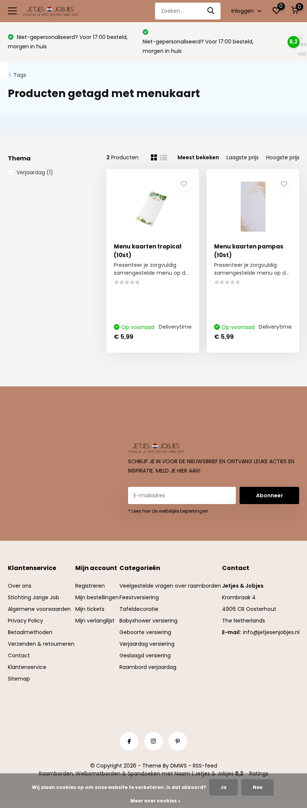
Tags (19, 75)
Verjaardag (34, 172)
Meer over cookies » (155, 801)
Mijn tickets (89, 609)
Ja (224, 787)
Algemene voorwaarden (39, 609)
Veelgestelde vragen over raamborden (170, 586)
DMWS (178, 765)
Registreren (90, 586)
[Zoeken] (211, 11)
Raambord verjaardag (147, 667)
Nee (257, 787)
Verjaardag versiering (146, 644)
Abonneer (269, 495)
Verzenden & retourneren (41, 644)
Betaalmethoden (30, 632)
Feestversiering (139, 597)
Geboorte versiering (145, 632)
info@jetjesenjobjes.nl (271, 632)
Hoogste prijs (283, 157)
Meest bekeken (198, 157)
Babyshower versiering (148, 620)
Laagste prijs (243, 157)
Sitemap (19, 678)
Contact (19, 655)
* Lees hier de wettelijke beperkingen (168, 511)
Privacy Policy (25, 620)
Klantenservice (27, 667)
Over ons (19, 586)
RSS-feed (205, 765)
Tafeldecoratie (138, 609)
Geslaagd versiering (145, 655)
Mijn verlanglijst (95, 620)
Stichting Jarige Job (33, 597)
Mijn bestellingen (97, 597)
